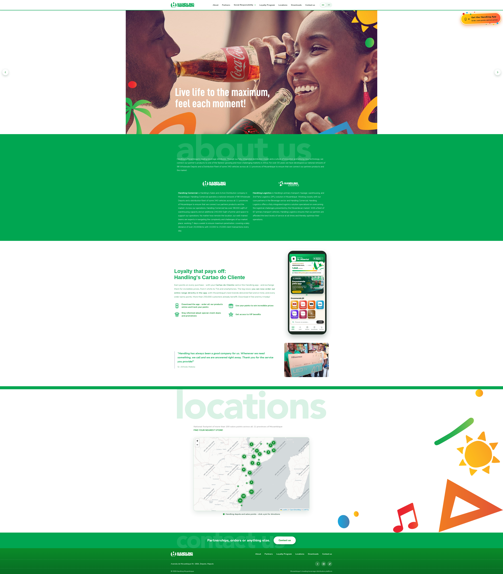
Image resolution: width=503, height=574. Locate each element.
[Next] (498, 72)
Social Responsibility (244, 5)
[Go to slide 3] (251, 131)
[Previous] (5, 72)
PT (329, 5)
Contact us (310, 5)
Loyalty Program (267, 5)
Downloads (296, 5)
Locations (282, 5)
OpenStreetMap (295, 509)
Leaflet (284, 509)
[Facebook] (317, 563)
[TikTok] (329, 563)
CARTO (306, 509)
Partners (226, 5)
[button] (241, 505)
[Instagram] (323, 563)
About (215, 5)
